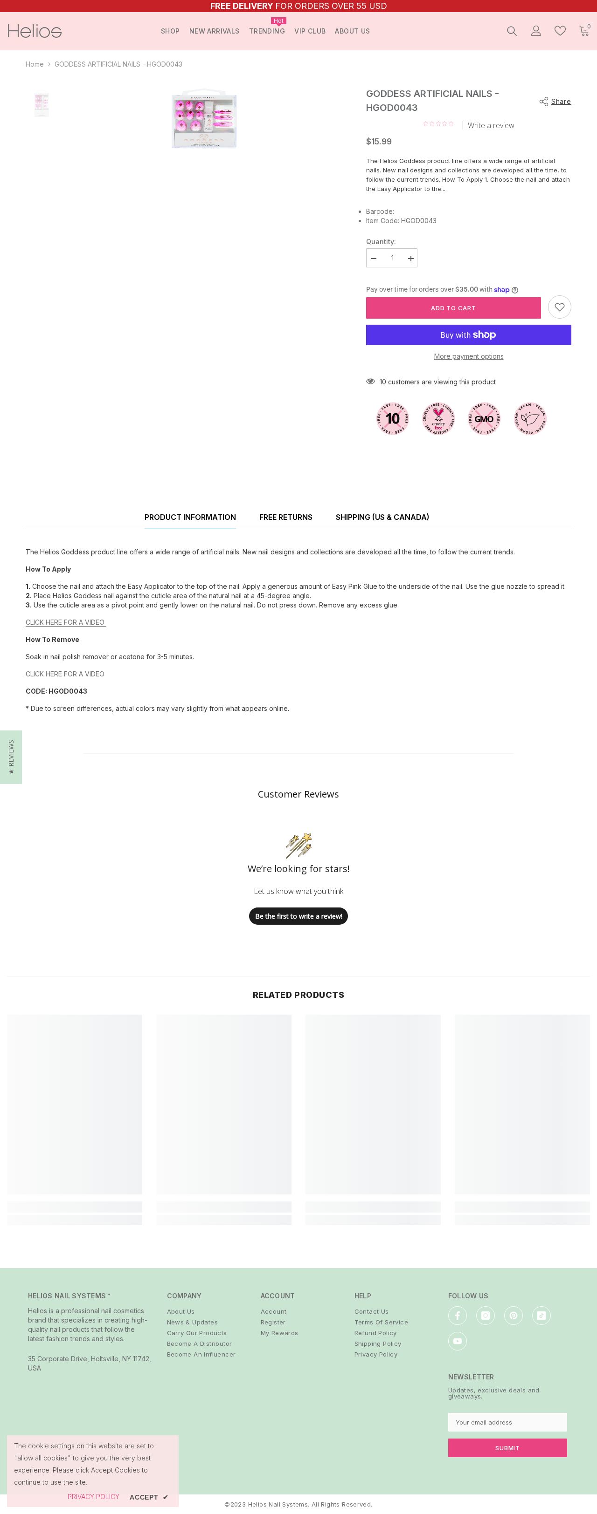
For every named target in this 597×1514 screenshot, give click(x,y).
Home (35, 64)
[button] (11, 757)
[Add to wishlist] (559, 307)
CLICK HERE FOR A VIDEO (66, 622)
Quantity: (381, 242)
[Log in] (536, 31)
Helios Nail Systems (278, 1504)
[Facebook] (457, 1315)
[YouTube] (457, 1341)
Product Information (190, 517)
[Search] (512, 30)
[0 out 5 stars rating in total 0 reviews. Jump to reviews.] (440, 123)
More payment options (469, 356)
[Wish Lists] (560, 30)
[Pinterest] (513, 1315)
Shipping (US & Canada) (383, 517)
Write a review (491, 125)
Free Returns (285, 517)
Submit (507, 1448)
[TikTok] (541, 1315)
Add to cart (453, 308)
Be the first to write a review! (298, 916)
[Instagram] (485, 1315)
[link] (74, 1207)
